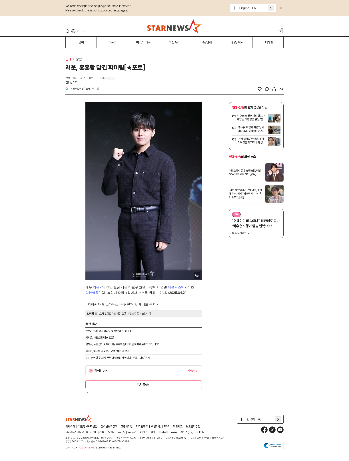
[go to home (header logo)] (174, 26)
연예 (68, 59)
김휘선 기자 (71, 82)
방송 (79, 59)
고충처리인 (127, 426)
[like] (259, 89)
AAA (174, 432)
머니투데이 (99, 432)
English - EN (247, 8)
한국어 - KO (254, 419)
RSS (167, 426)
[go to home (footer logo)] (79, 418)
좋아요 (147, 384)
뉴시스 (121, 432)
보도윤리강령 (193, 426)
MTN (111, 432)
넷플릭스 (174, 287)
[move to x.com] (272, 429)
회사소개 (70, 426)
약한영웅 (92, 293)
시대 (153, 432)
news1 (132, 432)
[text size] (281, 89)
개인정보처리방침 (87, 426)
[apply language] (271, 8)
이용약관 (156, 426)
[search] (67, 31)
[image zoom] (197, 275)
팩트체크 (177, 426)
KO (78, 31)
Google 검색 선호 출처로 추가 (82, 88)
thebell (163, 432)
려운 (96, 287)
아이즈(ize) (186, 432)
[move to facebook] (264, 429)
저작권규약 (142, 426)
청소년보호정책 (109, 426)
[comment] (267, 89)
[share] (274, 89)
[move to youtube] (280, 429)
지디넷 (143, 432)
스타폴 (200, 432)
